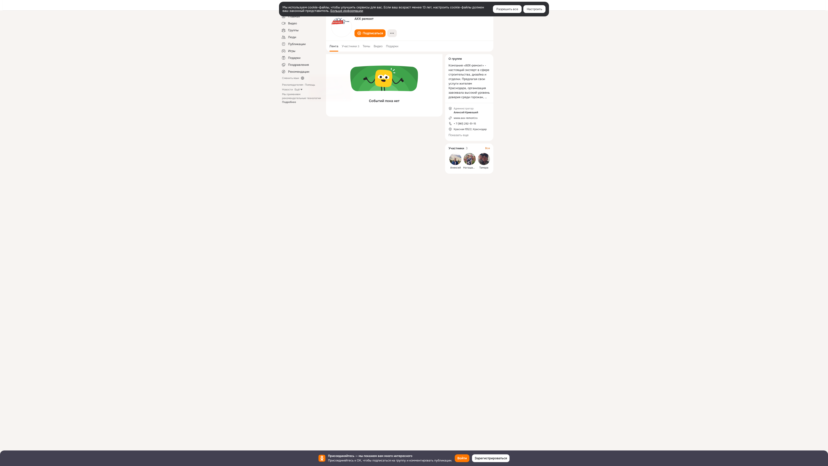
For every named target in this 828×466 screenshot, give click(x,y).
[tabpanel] (384, 85)
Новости (287, 89)
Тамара (483, 167)
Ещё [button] (297, 89)
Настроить (534, 9)
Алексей (455, 167)
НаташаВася (471, 167)
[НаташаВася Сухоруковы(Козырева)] (470, 159)
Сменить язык (290, 78)
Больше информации (346, 11)
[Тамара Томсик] (484, 159)
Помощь (310, 85)
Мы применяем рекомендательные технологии (301, 98)
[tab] (333, 46)
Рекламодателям (292, 85)
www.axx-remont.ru (466, 118)
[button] (370, 33)
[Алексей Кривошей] (455, 159)
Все (487, 148)
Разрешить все (507, 9)
